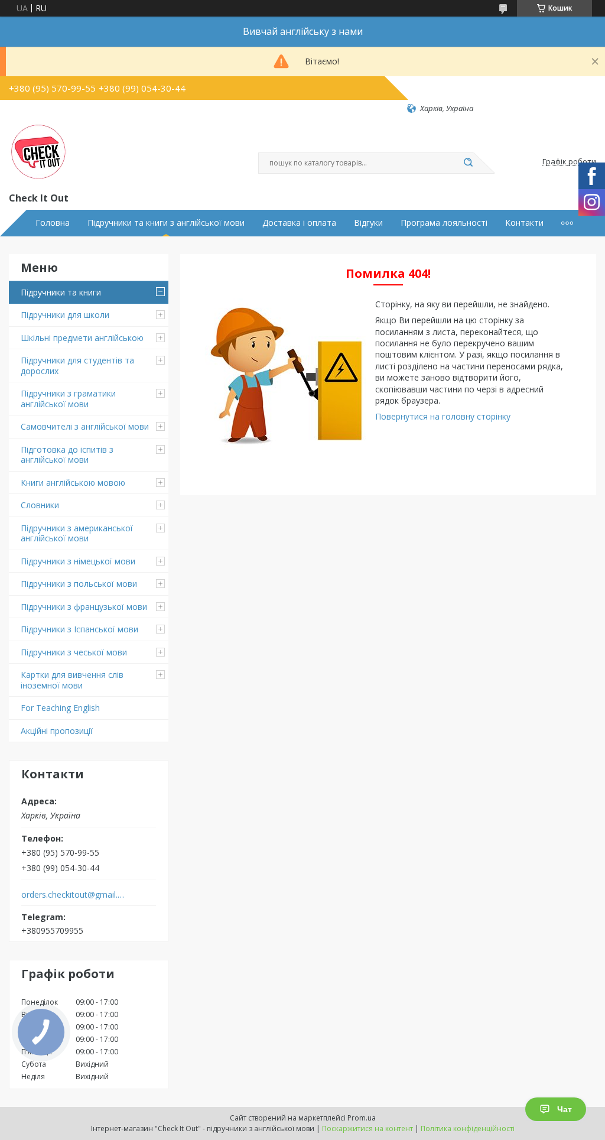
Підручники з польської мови (79, 583)
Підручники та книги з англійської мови (166, 223)
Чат (564, 1109)
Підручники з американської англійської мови (77, 533)
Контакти (524, 223)
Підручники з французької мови (84, 606)
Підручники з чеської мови (74, 652)
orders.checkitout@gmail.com (73, 894)
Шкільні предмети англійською (82, 337)
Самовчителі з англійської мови (85, 426)
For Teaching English (60, 707)
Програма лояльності (444, 223)
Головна (52, 223)
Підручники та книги (61, 292)
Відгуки (368, 223)
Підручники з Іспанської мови (79, 629)
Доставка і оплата (299, 223)
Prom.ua (361, 1118)
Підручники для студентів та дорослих (77, 365)
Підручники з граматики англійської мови (68, 399)
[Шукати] (468, 163)
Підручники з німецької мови (78, 561)
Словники (40, 505)
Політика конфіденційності (468, 1128)
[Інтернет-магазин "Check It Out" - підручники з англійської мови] (38, 151)
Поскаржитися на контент (367, 1128)
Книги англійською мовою (73, 482)
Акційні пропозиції (57, 730)
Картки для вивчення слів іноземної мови (72, 680)
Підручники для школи (65, 314)
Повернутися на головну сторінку (442, 416)
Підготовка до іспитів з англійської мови (67, 455)
